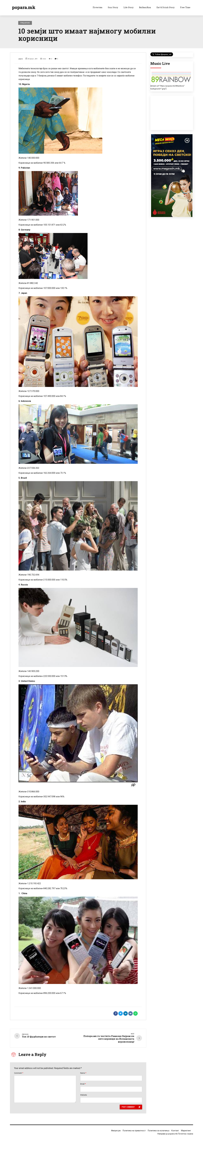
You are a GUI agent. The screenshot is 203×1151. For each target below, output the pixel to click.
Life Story (128, 7)
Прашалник (25, 23)
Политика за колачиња (158, 1130)
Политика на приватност (134, 1130)
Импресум (116, 1130)
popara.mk (23, 7)
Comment (18, 1073)
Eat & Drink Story (166, 7)
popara (21, 59)
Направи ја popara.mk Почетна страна (175, 1134)
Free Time (185, 7)
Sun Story (113, 7)
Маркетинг (186, 1130)
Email (83, 1084)
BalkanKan (145, 7)
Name (83, 1073)
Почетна (97, 7)
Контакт (175, 1130)
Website (83, 1095)
